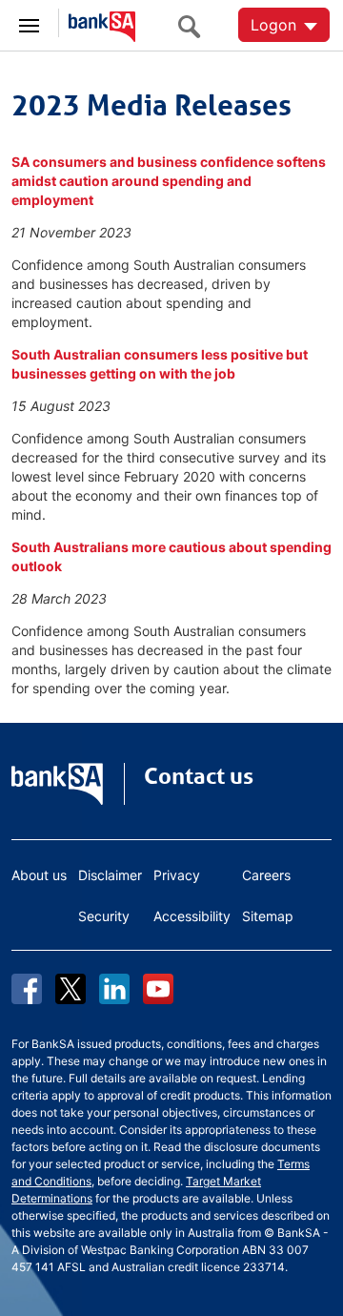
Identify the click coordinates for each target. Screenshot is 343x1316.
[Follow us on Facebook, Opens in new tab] (26, 989)
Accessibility (192, 916)
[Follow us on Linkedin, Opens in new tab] (114, 989)
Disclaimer (110, 875)
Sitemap (267, 916)
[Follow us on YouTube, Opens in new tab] (158, 989)
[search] (194, 26)
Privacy (176, 875)
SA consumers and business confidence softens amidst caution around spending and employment (168, 181)
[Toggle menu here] (29, 23)
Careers (266, 875)
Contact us (198, 776)
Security (104, 916)
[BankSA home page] (97, 24)
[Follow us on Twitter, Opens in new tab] (70, 989)
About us (39, 875)
